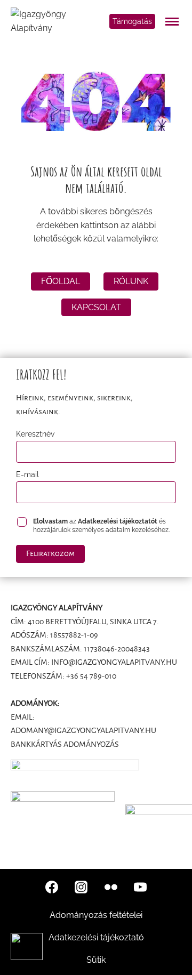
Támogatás (132, 21)
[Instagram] (81, 887)
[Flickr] (111, 887)
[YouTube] (140, 887)
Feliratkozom (50, 553)
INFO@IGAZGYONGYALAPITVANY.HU (114, 662)
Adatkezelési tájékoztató (96, 937)
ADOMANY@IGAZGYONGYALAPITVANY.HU (83, 730)
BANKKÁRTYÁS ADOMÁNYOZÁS (65, 744)
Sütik (96, 960)
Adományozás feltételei (96, 915)
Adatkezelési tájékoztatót (117, 521)
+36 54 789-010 (91, 676)
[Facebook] (52, 887)
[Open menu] (173, 21)
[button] (27, 946)
